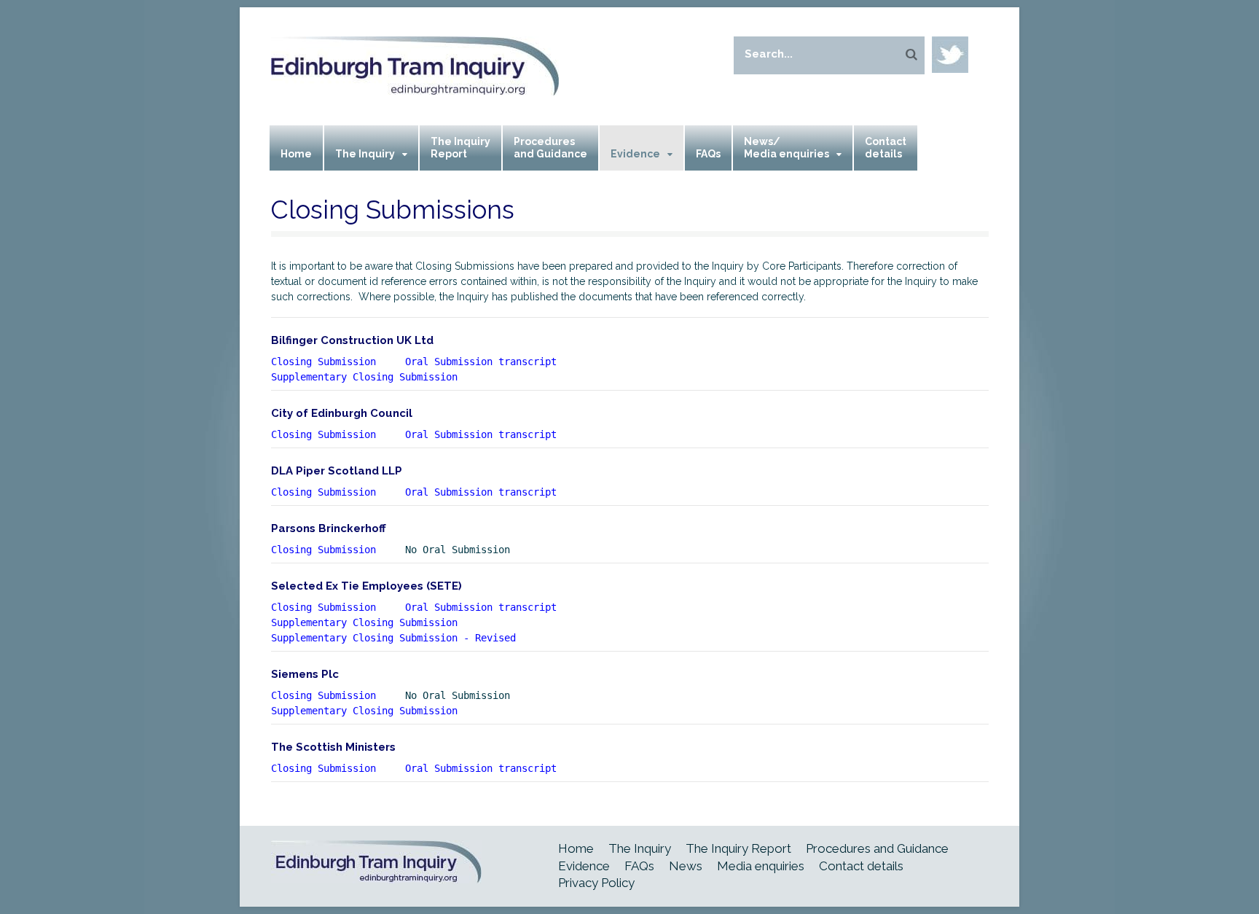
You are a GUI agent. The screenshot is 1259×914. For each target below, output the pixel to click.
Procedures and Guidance (877, 848)
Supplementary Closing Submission (364, 622)
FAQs (708, 154)
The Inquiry (365, 154)
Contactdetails (885, 148)
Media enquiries (760, 866)
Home (296, 154)
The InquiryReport (460, 148)
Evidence (635, 154)
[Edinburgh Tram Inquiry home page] (415, 86)
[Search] (911, 54)
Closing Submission (323, 361)
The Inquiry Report (738, 848)
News (685, 866)
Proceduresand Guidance (550, 148)
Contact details (861, 866)
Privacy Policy (596, 882)
